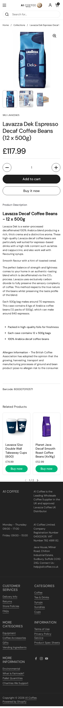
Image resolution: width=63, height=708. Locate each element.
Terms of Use (42, 629)
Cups (37, 612)
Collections (19, 25)
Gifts (5, 642)
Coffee (38, 592)
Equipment (9, 633)
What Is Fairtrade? (13, 673)
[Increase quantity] (56, 167)
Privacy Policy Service (42, 635)
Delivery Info (10, 596)
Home (6, 25)
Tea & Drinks (41, 597)
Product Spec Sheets (47, 642)
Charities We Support (15, 683)
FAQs (6, 611)
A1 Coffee (31, 698)
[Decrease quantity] (7, 167)
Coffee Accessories (14, 638)
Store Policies (11, 606)
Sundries (39, 607)
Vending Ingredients (14, 647)
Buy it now (31, 191)
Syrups (38, 602)
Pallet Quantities (13, 678)
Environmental (11, 668)
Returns (7, 601)
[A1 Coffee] (31, 5)
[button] (56, 5)
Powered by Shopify (14, 701)
